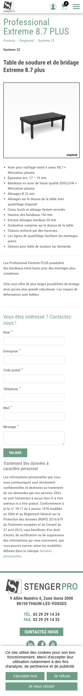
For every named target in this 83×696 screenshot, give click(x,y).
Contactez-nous (41, 631)
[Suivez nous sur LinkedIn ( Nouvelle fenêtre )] (30, 644)
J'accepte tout (25, 676)
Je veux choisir (41, 686)
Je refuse (62, 676)
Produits (9, 40)
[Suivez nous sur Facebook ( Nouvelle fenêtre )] (42, 644)
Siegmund (26, 40)
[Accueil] (9, 6)
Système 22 (46, 40)
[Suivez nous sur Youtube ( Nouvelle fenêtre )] (53, 644)
